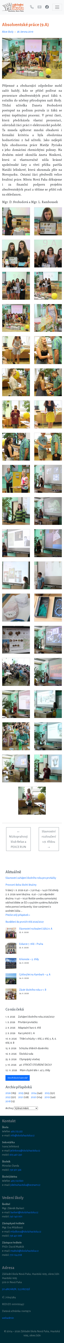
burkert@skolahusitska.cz (24, 1212)
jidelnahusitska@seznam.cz (25, 1185)
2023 (47, 1093)
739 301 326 (15, 1169)
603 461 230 (16, 1154)
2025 (21, 1093)
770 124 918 (16, 1255)
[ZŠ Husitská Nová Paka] (13, 7)
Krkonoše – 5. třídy (29, 959)
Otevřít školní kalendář (17, 1078)
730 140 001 (16, 1216)
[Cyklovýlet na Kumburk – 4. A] (10, 978)
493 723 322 (17, 1131)
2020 (33, 1097)
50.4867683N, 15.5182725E (16, 1289)
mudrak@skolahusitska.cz (24, 1250)
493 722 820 (17, 1180)
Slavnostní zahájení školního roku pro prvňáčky (30, 878)
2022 (8, 1097)
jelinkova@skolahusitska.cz (25, 1150)
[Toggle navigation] (57, 7)
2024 (34, 1093)
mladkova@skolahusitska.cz (25, 1231)
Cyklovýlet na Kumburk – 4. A (34, 974)
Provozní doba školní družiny (21, 884)
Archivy (9, 1108)
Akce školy (7, 31)
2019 (47, 1097)
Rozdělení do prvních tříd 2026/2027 (24, 921)
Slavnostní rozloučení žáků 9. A (35, 928)
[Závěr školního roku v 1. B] (10, 994)
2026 (8, 1093)
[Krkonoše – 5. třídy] (10, 963)
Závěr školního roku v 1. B (32, 989)
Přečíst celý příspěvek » (17, 915)
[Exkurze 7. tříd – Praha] (10, 948)
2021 (20, 1097)
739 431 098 (16, 1235)
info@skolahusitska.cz (22, 1135)
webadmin (8, 1318)
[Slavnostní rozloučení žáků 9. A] (10, 932)
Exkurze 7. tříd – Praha (31, 944)
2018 (8, 1101)
